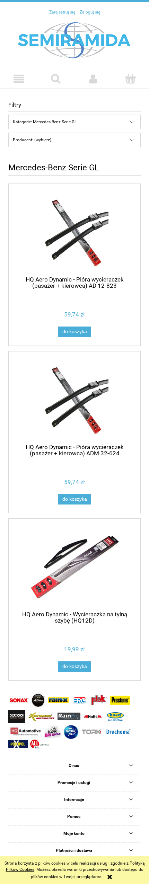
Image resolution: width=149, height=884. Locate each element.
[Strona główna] (74, 40)
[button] (18, 78)
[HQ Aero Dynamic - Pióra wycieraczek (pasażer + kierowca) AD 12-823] (74, 232)
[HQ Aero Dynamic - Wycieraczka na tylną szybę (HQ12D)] (74, 567)
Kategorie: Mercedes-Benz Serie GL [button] (45, 121)
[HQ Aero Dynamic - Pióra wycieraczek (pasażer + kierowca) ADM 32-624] (74, 400)
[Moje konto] (93, 78)
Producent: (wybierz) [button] (32, 139)
